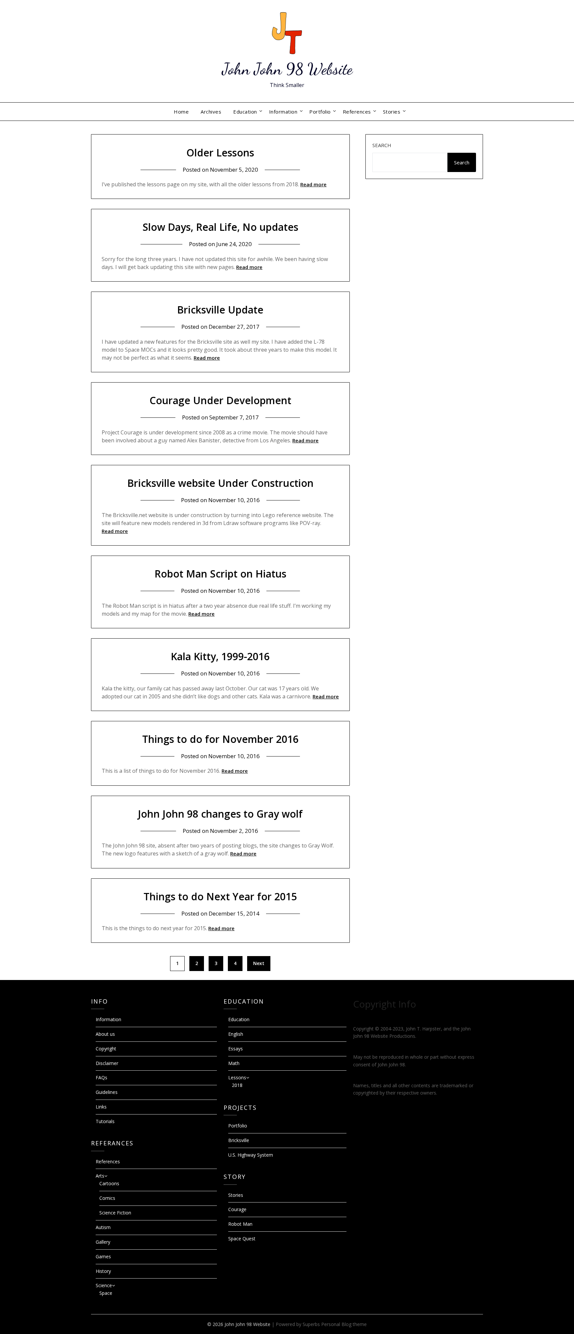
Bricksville (238, 1140)
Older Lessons (220, 152)
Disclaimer (107, 1063)
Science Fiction (115, 1212)
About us (105, 1034)
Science (104, 1285)
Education (245, 111)
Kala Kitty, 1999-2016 (220, 656)
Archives (211, 111)
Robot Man (240, 1224)
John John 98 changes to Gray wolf (220, 814)
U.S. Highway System (250, 1155)
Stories (392, 111)
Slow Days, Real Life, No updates (220, 227)
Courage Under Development (220, 400)
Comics (107, 1198)
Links (101, 1107)
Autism (103, 1227)
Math (233, 1063)
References (357, 111)
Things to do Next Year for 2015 (220, 896)
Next (258, 963)
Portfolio (320, 111)
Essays (235, 1048)
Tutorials (105, 1121)
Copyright (106, 1048)
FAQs (101, 1077)
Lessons (237, 1077)
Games (103, 1256)
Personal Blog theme (344, 1324)
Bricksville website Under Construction (220, 483)
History (103, 1271)
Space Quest (241, 1238)
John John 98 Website (287, 68)
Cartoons (109, 1183)
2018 (237, 1085)
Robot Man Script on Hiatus (220, 573)
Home (181, 111)
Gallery (103, 1242)
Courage (237, 1209)
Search (381, 145)
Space (105, 1293)
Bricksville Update (220, 309)
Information (283, 111)
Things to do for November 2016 (220, 739)
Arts (100, 1176)
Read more (313, 184)
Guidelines (107, 1092)
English (235, 1034)
